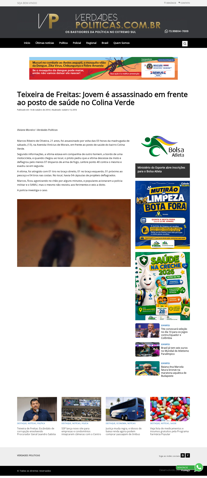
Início (27, 43)
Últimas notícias (44, 43)
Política (63, 43)
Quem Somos (122, 43)
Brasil (105, 43)
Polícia (85, 423)
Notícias (32, 423)
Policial (77, 43)
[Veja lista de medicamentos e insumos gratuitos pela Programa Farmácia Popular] (170, 408)
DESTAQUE (22, 423)
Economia (121, 423)
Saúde (173, 423)
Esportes (165, 325)
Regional (91, 43)
